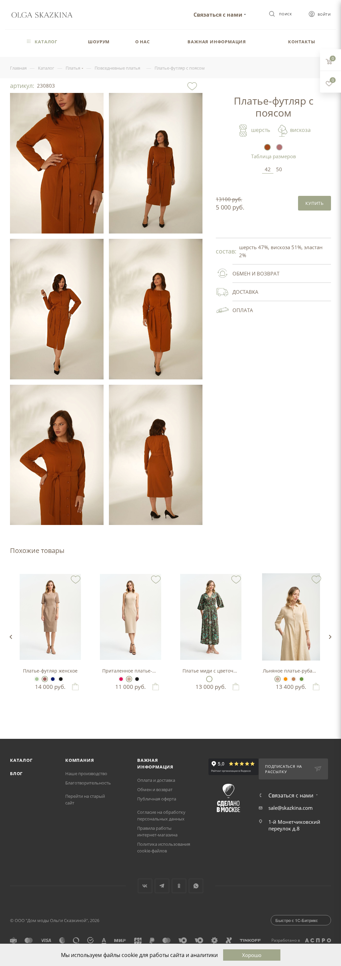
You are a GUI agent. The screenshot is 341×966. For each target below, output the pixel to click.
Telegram (162, 886)
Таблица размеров (273, 156)
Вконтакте (145, 886)
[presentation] (10, 637)
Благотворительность (88, 783)
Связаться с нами (217, 14)
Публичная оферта (156, 799)
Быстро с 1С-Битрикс (296, 920)
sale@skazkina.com (290, 807)
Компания (79, 760)
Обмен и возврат (154, 789)
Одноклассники (179, 886)
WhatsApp (196, 886)
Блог (16, 773)
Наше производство (86, 773)
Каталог (21, 760)
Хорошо (251, 955)
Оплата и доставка (156, 780)
